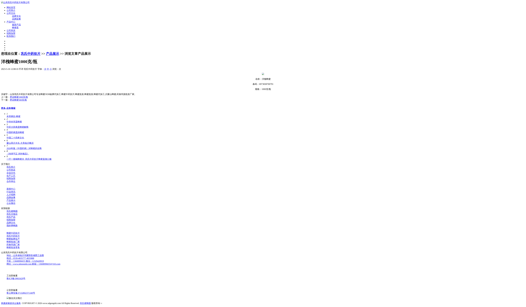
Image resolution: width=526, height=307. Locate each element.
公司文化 (11, 13)
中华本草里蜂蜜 (14, 122)
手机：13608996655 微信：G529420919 (25, 261)
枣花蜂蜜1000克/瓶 (19, 97)
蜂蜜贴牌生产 (13, 239)
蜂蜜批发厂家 (13, 242)
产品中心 (11, 22)
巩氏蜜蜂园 (12, 211)
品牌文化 (16, 16)
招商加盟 (11, 33)
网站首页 (11, 7)
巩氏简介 (11, 167)
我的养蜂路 (12, 225)
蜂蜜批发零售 (13, 247)
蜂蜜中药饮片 (13, 233)
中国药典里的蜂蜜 (15, 132)
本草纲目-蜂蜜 (13, 116)
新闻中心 (11, 189)
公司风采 (11, 30)
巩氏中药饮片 (31, 53)
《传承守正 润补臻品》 (18, 154)
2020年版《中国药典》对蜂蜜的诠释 (24, 148)
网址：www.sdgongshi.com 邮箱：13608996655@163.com (33, 264)
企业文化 (11, 173)
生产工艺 (11, 175)
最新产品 (16, 25)
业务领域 (11, 108)
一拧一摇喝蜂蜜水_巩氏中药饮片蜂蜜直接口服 (29, 159)
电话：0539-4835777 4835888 (20, 258)
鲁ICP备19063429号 (16, 278)
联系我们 (11, 36)
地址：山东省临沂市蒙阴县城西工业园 (25, 255)
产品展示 (52, 53)
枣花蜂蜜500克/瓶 (18, 100)
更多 (4, 108)
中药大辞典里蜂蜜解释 (17, 127)
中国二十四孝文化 (15, 138)
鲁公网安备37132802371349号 (21, 293)
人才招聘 (11, 194)
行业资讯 (11, 192)
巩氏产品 (11, 217)
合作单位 (11, 181)
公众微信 (11, 203)
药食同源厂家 (13, 244)
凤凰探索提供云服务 (11, 303)
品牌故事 (16, 19)
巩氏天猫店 (12, 214)
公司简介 (11, 10)
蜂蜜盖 (15, 27)
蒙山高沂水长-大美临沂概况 (20, 143)
